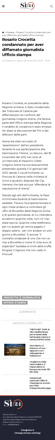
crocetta (11, 297)
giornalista (31, 297)
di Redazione (8, 61)
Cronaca (10, 32)
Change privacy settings (27, 433)
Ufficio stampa (15, 302)
